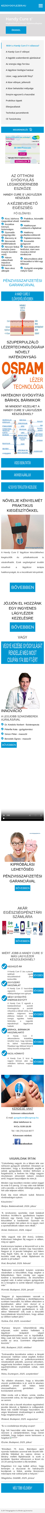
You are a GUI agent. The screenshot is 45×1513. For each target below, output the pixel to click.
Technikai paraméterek (17, 112)
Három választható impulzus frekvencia (7, 261)
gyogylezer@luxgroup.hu (26, 1117)
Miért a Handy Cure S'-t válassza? (22, 45)
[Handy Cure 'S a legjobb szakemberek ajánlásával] (9, 747)
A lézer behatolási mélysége (19, 88)
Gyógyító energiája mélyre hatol (31, 269)
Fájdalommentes (32, 238)
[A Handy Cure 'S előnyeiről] (22, 300)
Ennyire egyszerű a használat (20, 94)
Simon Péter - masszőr (16, 734)
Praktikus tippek (14, 100)
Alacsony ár (10, 238)
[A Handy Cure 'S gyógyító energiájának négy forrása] (38, 1017)
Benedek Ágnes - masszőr (18, 739)
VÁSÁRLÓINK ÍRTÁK (22, 1158)
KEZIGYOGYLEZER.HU (13, 6)
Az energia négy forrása (17, 64)
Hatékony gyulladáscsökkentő (30, 233)
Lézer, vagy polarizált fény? (19, 76)
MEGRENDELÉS (20, 129)
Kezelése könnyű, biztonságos (7, 227)
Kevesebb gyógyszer (27, 242)
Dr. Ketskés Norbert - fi (22, 724)
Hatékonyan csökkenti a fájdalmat (30, 226)
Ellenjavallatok (13, 106)
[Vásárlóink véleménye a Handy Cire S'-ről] (22, 1488)
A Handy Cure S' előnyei (17, 51)
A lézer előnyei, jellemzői (18, 82)
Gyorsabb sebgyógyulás (8, 233)
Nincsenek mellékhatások (8, 242)
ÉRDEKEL (16, 30)
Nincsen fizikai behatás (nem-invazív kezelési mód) (10, 251)
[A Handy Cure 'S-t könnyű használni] (38, 993)
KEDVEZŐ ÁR (15, 966)
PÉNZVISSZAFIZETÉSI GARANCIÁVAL (22, 283)
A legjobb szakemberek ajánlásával (23, 57)
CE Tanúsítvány (13, 118)
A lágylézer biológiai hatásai (19, 70)
